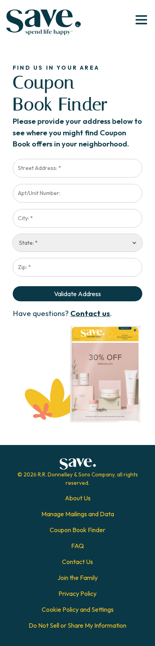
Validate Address (77, 294)
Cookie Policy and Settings (78, 609)
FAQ (77, 546)
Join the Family (77, 578)
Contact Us (77, 562)
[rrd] (43, 22)
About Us (78, 498)
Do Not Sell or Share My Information (77, 625)
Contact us (90, 313)
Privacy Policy (77, 593)
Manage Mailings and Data (77, 514)
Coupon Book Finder (77, 530)
